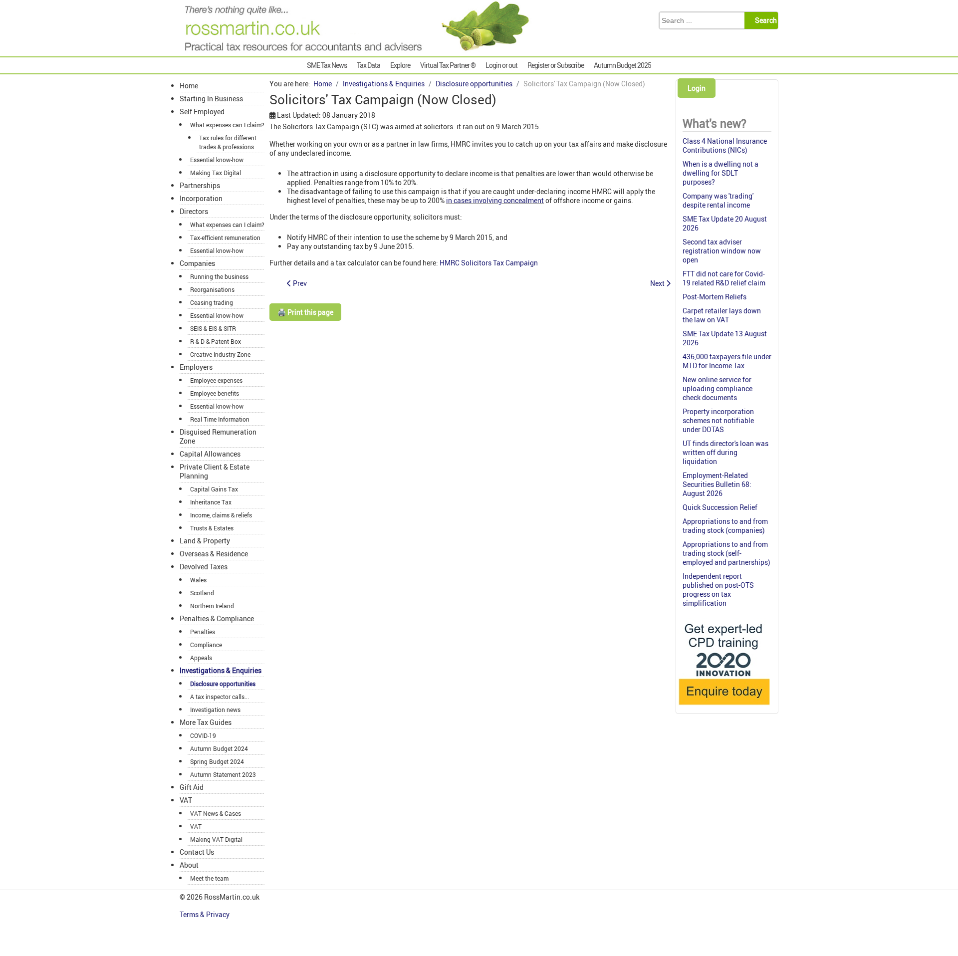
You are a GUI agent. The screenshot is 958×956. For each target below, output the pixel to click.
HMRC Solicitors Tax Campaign (489, 262)
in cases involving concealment (495, 200)
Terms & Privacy (205, 914)
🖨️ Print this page (305, 312)
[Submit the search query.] (764, 20)
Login (697, 88)
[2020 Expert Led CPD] (724, 707)
